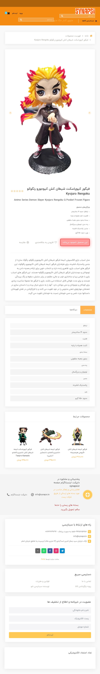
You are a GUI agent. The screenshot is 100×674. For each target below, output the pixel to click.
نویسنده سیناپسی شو (40, 586)
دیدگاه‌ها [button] (73, 310)
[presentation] (89, 112)
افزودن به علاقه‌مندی (44, 242)
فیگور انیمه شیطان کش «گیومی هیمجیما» (77, 451)
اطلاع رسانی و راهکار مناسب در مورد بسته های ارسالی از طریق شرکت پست (66, 493)
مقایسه (22, 242)
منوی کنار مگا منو (63, 20)
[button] (22, 191)
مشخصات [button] (87, 310)
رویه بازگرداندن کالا (83, 586)
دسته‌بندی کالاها (88, 21)
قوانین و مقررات (42, 581)
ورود (21, 13)
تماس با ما (86, 581)
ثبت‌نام (14, 13)
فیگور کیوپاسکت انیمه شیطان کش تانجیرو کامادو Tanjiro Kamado (22, 452)
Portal (43, 559)
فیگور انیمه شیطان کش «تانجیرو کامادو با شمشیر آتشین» (50, 452)
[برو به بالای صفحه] (37, 550)
